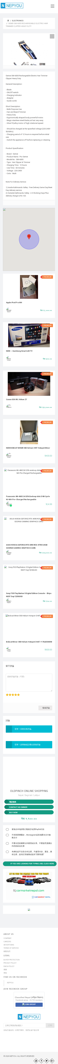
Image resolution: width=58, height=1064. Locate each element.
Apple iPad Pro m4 (14, 302)
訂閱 (50, 1025)
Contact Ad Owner (18, 807)
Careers (7, 942)
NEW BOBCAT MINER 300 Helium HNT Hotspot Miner (28, 448)
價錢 (5, 970)
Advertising (9, 945)
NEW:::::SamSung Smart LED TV (19, 351)
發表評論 (46, 708)
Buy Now (13, 813)
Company (7, 938)
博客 (5, 973)
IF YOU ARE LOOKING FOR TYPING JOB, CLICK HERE (32, 864)
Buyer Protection (12, 960)
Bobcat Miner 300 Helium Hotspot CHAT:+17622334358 (29, 642)
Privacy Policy (10, 963)
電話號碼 (12, 802)
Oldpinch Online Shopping (29, 791)
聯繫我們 (7, 951)
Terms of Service (11, 948)
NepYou (10, 983)
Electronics (18, 21)
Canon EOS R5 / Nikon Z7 (16, 399)
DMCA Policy (9, 966)
